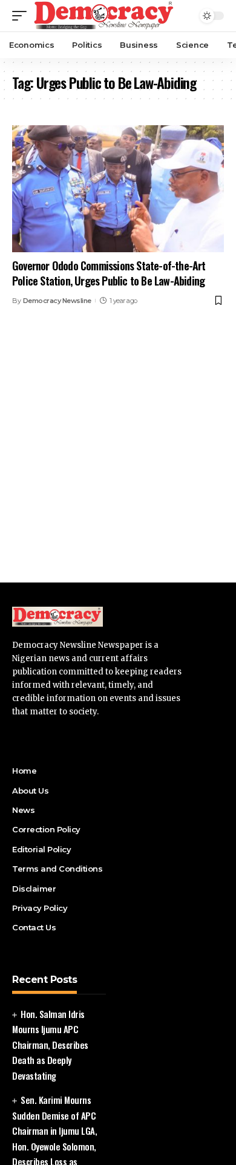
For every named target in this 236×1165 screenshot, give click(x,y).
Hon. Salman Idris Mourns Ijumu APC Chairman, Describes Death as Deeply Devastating (50, 1044)
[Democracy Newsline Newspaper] (104, 15)
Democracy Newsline (57, 300)
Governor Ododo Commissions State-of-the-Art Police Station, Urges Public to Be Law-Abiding (109, 273)
